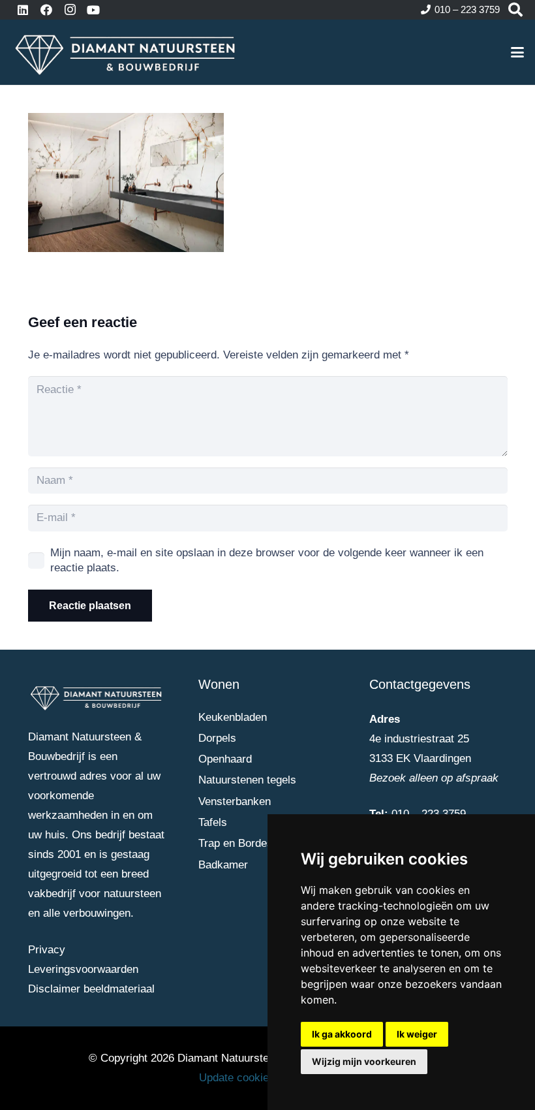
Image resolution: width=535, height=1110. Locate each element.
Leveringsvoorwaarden (83, 969)
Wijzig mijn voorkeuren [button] (364, 1061)
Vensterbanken (234, 801)
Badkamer (223, 865)
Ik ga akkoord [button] (342, 1033)
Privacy (46, 950)
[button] (517, 52)
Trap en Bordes (235, 843)
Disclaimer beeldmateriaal (91, 989)
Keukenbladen (232, 717)
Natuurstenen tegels (247, 780)
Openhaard (225, 759)
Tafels (212, 822)
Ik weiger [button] (417, 1033)
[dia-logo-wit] (126, 52)
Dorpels (217, 738)
